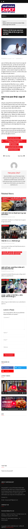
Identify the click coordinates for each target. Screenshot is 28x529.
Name (6, 332)
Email (5, 340)
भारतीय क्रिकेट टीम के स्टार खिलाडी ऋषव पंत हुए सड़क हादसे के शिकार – (13, 213)
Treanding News (10, 199)
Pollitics (10, 252)
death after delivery (14, 138)
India (4, 199)
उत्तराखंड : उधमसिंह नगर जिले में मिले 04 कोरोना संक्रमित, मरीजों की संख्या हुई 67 (12, 295)
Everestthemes (10, 527)
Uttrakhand (14, 144)
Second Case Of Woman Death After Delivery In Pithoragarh (14, 141)
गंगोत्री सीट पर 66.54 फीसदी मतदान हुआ (10, 241)
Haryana (18, 197)
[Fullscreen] (25, 393)
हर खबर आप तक (5, 201)
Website (6, 347)
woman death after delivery (14, 147)
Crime (12, 197)
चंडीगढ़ (11, 253)
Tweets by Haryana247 (7, 471)
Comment (7, 317)
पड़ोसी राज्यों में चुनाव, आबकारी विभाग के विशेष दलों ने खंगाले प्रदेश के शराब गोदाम (12, 268)
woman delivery (14, 149)
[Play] (3, 393)
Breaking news (6, 197)
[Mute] (22, 393)
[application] (14, 387)
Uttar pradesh (18, 252)
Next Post (20, 156)
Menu (4, 16)
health (23, 197)
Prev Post (7, 156)
